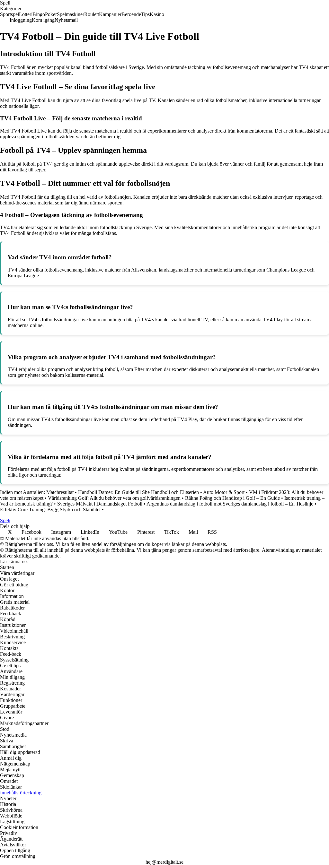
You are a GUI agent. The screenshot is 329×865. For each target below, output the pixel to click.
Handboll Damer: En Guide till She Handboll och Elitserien (138, 492)
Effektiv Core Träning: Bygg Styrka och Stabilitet (50, 509)
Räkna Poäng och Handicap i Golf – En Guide (232, 498)
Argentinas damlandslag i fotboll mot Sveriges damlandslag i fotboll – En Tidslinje (230, 503)
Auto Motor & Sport (224, 492)
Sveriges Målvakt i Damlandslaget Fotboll (99, 503)
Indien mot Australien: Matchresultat (37, 492)
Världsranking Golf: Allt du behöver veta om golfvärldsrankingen (114, 498)
